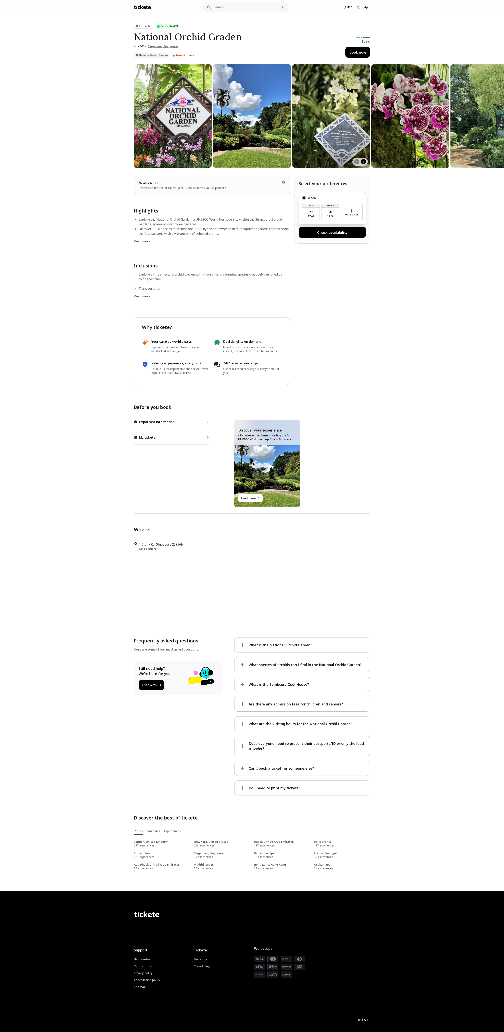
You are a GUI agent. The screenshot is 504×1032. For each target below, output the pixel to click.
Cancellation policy (147, 980)
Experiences (172, 831)
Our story (200, 959)
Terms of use (143, 966)
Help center (142, 959)
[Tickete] (142, 7)
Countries (153, 831)
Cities (139, 831)
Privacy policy (143, 973)
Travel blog (202, 966)
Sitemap (140, 987)
